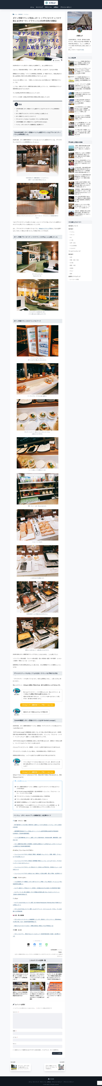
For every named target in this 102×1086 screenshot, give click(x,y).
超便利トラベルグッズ (74, 276)
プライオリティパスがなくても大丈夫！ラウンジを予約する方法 (32, 119)
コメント (16, 1012)
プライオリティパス (49, 954)
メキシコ (72, 234)
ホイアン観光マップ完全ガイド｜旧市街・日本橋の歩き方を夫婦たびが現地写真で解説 (37, 888)
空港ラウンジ (39, 954)
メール (15, 1037)
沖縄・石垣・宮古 (74, 260)
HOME (52, 1079)
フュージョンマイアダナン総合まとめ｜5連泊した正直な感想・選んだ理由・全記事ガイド (38, 873)
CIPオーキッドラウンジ (28, 954)
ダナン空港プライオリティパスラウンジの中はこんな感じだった (32, 113)
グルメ (71, 271)
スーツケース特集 (74, 279)
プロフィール (48, 7)
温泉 (71, 273)
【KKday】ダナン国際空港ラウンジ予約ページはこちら (37, 705)
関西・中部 (72, 265)
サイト (14, 1043)
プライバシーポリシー (66, 7)
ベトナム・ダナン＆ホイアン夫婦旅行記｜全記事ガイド (30, 124)
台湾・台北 (72, 242)
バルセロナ (72, 248)
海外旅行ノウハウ (73, 226)
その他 (71, 262)
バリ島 (71, 240)
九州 (71, 257)
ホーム (32, 7)
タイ (71, 237)
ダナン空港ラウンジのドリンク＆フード (26, 116)
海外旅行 (71, 229)
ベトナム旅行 (58, 954)
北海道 (71, 268)
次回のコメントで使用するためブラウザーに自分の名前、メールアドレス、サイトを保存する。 (37, 1049)
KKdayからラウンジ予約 (45, 228)
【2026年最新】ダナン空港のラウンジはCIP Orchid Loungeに (31, 121)
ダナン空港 (18, 954)
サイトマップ (39, 7)
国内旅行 (71, 254)
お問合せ (56, 7)
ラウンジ (60, 956)
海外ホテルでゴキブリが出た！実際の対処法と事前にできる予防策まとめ (33, 925)
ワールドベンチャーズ (74, 251)
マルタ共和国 (73, 245)
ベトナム (60, 949)
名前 (15, 1031)
